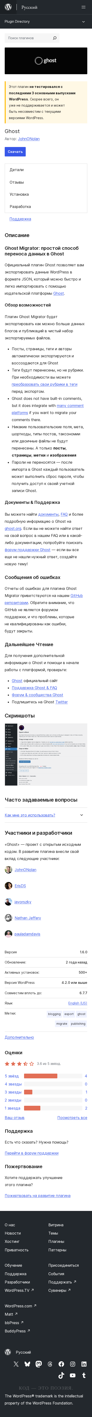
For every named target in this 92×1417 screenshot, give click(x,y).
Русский (23, 1352)
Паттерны (57, 1250)
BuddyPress (17, 1331)
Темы (53, 1233)
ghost (81, 1014)
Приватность (17, 1250)
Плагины (56, 1241)
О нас (10, 1225)
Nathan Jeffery (28, 918)
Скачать (15, 152)
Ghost (58, 293)
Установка (19, 194)
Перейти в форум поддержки (32, 1153)
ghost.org (13, 528)
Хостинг (12, 1241)
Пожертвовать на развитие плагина (38, 1195)
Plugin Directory (17, 21)
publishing (78, 1023)
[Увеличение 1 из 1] (81, 729)
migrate (61, 1023)
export (69, 1014)
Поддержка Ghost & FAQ (34, 687)
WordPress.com (21, 1306)
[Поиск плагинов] (54, 38)
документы (48, 514)
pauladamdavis (27, 934)
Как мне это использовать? (30, 815)
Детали (17, 169)
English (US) (77, 1003)
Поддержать (62, 1282)
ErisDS (20, 885)
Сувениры (59, 1290)
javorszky (23, 901)
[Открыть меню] (84, 7)
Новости (13, 1233)
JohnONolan (29, 138)
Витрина (55, 1225)
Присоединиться (63, 1265)
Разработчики (17, 1282)
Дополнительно (19, 1037)
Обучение (13, 1265)
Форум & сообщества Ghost (37, 694)
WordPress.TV (19, 1290)
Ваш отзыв (15, 1117)
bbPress (14, 1322)
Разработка (20, 206)
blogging (54, 1014)
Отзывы (17, 182)
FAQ (64, 514)
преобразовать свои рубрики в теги (44, 384)
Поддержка (20, 218)
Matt (11, 1314)
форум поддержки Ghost (27, 549)
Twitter (61, 702)
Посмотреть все (72, 1117)
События (56, 1273)
